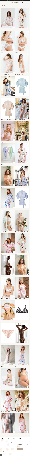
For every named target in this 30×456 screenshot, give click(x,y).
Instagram (2, 442)
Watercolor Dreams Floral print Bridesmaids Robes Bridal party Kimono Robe (21, 29)
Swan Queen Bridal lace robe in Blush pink (5, 74)
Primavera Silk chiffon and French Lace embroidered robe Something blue (7, 366)
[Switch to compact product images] (4, 5)
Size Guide (12, 440)
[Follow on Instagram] (3, 451)
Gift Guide (2, 440)
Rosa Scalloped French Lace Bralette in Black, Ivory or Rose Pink (21, 321)
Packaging (12, 441)
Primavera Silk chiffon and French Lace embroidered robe (21, 411)
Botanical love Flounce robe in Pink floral (5, 411)
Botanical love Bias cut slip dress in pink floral (20, 298)
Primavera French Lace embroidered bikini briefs (20, 119)
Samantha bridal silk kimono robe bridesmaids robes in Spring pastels (7, 164)
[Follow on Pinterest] (5, 451)
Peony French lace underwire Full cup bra (5, 298)
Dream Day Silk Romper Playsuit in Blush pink (19, 74)
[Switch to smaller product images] (2, 5)
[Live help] (23, 2)
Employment (7, 442)
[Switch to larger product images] (1, 5)
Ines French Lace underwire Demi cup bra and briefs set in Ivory (22, 231)
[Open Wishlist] (1, 455)
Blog (6, 441)
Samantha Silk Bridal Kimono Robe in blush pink (6, 119)
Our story (7, 440)
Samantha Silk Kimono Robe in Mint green (5, 231)
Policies (12, 442)
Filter (27, 5)
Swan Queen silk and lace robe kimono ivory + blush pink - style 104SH (8, 29)
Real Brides (2, 441)
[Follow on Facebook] (1, 451)
